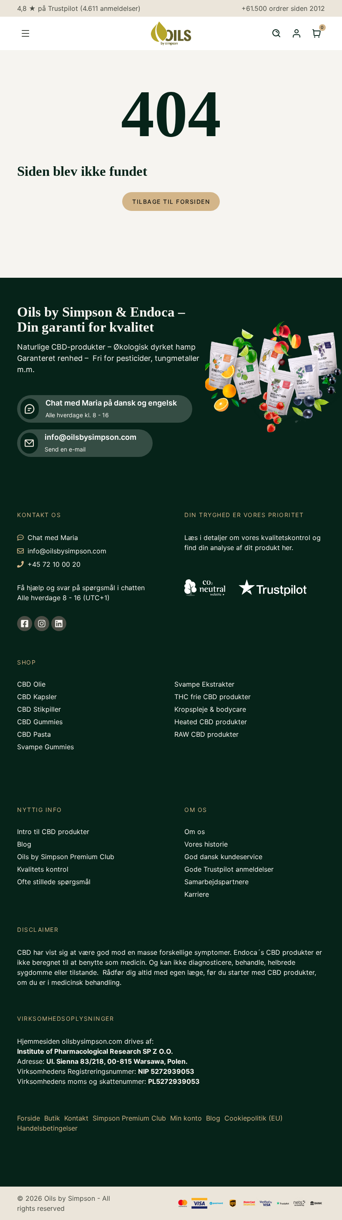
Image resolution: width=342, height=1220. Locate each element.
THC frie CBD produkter (212, 696)
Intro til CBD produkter (53, 831)
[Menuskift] (25, 33)
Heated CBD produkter (210, 722)
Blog (24, 844)
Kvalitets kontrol (42, 869)
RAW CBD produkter (206, 734)
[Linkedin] (58, 623)
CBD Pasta (34, 734)
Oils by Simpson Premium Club (65, 856)
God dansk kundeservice (223, 856)
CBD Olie (31, 684)
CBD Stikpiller (39, 709)
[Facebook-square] (24, 623)
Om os (194, 831)
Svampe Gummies (45, 747)
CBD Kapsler (37, 696)
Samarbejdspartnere (216, 882)
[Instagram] (41, 623)
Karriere (196, 894)
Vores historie (206, 844)
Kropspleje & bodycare (210, 709)
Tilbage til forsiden (171, 201)
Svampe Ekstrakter (204, 684)
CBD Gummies (40, 722)
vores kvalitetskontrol (275, 537)
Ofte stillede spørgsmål (54, 882)
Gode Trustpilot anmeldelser (229, 869)
